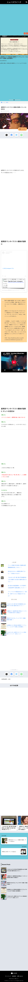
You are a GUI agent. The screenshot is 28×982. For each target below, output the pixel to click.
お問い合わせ (20, 976)
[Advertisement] (14, 18)
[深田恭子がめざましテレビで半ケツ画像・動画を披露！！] (14, 621)
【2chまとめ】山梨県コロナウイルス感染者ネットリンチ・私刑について (14, 53)
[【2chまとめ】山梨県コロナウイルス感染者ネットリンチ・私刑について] (14, 635)
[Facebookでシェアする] (11, 135)
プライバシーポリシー (14, 978)
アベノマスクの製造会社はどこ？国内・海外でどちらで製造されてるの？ (17, 594)
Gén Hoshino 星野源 (6, 290)
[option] (14, 47)
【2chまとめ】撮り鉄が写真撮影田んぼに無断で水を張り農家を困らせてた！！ (17, 579)
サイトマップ (8, 976)
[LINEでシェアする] (21, 135)
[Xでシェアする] (6, 135)
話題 (9, 679)
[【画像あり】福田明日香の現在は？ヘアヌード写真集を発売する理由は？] (14, 614)
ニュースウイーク (14, 2)
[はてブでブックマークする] (16, 135)
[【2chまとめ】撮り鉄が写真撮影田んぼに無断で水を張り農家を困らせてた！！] (14, 607)
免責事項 (14, 976)
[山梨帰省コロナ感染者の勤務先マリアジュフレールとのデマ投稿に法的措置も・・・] (14, 628)
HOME (15, 973)
